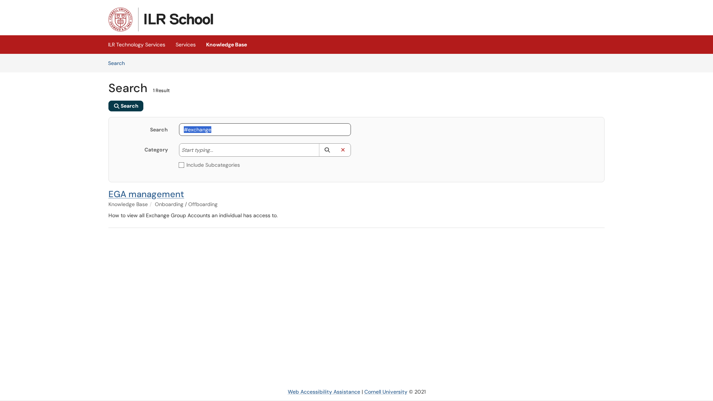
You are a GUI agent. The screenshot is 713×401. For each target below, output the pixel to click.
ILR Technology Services (136, 44)
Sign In (596, 14)
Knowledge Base (226, 44)
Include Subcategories (213, 165)
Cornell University (385, 391)
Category (156, 149)
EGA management (146, 194)
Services (186, 44)
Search (119, 62)
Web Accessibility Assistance (324, 391)
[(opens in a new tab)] (160, 19)
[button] (327, 150)
